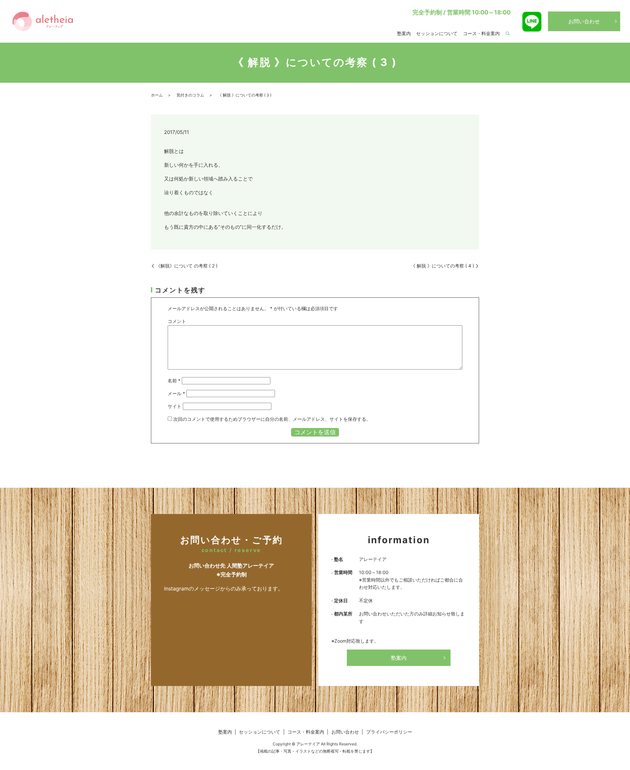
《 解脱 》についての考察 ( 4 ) (442, 265)
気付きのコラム (190, 95)
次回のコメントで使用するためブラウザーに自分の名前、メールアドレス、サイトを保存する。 (272, 419)
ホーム (157, 95)
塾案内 (404, 33)
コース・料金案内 (481, 33)
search (508, 34)
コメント (177, 321)
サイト (174, 406)
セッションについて (436, 33)
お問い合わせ (584, 21)
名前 (174, 380)
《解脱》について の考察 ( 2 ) (187, 265)
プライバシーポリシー (389, 732)
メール (176, 393)
